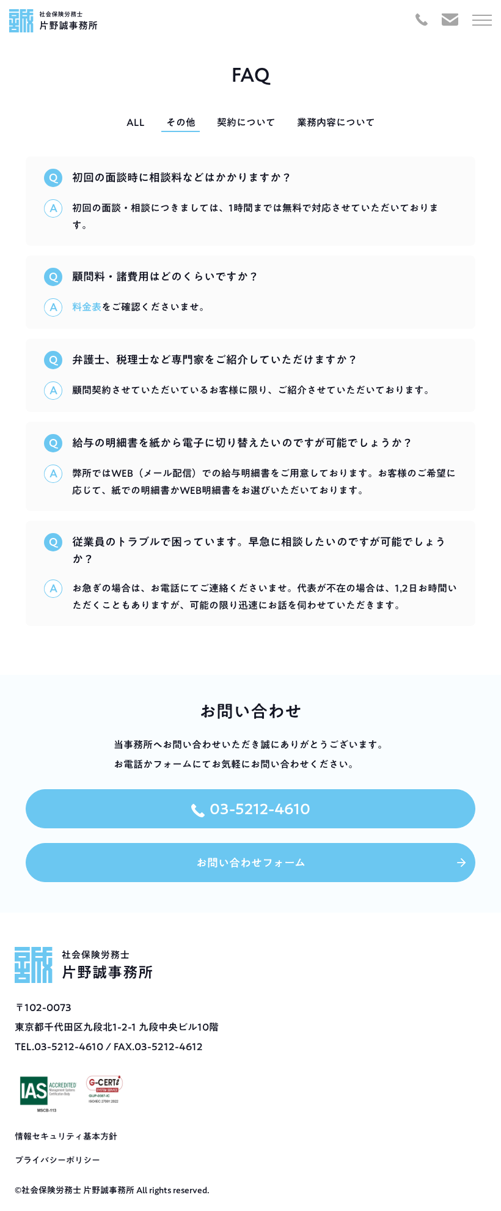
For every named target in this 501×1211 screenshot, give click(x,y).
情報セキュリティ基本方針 (66, 1136)
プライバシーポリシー (57, 1160)
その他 (181, 122)
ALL (135, 122)
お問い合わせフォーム (250, 862)
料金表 (86, 307)
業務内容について (336, 122)
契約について (246, 122)
